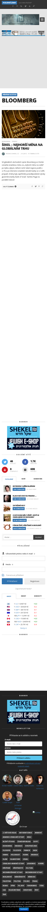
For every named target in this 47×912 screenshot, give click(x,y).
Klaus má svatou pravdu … (24, 496)
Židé (4, 894)
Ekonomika (6, 141)
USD (17, 607)
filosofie (6, 850)
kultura (29, 868)
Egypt (35, 841)
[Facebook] (13, 6)
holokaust (15, 855)
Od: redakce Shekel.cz (34, 528)
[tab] (9, 479)
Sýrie (13, 886)
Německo (31, 877)
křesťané (6, 868)
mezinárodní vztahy (33, 872)
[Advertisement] (23, 63)
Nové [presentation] (23, 479)
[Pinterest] (17, 6)
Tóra (41, 886)
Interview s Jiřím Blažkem (24, 486)
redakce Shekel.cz (12, 153)
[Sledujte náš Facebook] (25, 462)
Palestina (7, 881)
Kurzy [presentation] (9, 596)
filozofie (17, 850)
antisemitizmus (25, 833)
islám (5, 859)
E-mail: (8, 739)
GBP (17, 610)
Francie (27, 850)
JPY (18, 615)
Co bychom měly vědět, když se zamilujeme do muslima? (26, 516)
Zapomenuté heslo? (23, 588)
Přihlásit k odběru (23, 758)
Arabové (38, 833)
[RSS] (21, 6)
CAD (17, 618)
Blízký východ (9, 841)
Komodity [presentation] (38, 596)
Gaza (35, 850)
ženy (37, 890)
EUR (17, 612)
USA (4, 890)
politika (17, 881)
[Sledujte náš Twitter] (5, 462)
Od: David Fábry (31, 489)
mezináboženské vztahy (13, 872)
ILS (16, 604)
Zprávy (14, 141)
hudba (25, 855)
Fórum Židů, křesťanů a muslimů (27, 525)
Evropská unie (31, 846)
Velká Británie (14, 890)
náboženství (20, 877)
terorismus (32, 886)
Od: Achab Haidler (32, 499)
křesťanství (18, 868)
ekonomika (7, 846)
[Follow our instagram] (25, 470)
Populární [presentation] (9, 479)
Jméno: (8, 748)
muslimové (7, 877)
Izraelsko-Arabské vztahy (13, 863)
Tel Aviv (21, 886)
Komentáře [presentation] (38, 479)
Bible (29, 837)
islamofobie (15, 859)
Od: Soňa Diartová (34, 520)
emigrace (18, 846)
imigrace (34, 855)
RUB (19, 621)
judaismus (31, 863)
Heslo (9, 564)
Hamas (5, 855)
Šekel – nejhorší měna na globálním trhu (22, 147)
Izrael (25, 859)
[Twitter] (25, 6)
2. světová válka (9, 833)
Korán (41, 863)
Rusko (5, 886)
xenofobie (27, 890)
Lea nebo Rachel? (25, 3)
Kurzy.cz (23, 628)
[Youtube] (29, 6)
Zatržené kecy (19, 505)
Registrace (34, 581)
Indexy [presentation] (23, 596)
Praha (34, 881)
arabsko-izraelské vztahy (13, 837)
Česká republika (23, 841)
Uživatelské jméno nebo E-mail (20, 553)
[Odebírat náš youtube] (5, 470)
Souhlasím (23, 909)
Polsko (27, 881)
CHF (17, 624)
